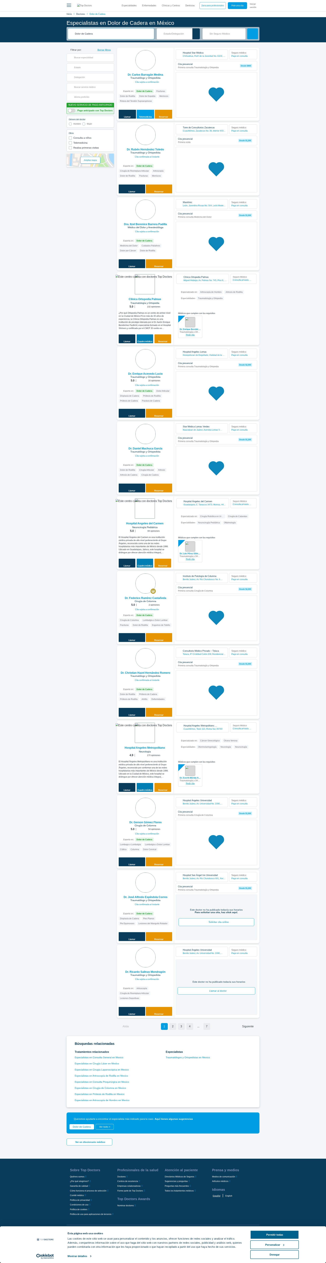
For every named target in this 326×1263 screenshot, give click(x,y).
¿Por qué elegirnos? (79, 1181)
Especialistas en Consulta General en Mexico (99, 1057)
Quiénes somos (77, 1176)
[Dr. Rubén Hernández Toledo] (145, 135)
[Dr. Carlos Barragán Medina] (145, 60)
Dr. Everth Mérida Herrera (190, 778)
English (228, 1196)
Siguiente (248, 1026)
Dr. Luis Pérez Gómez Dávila (190, 553)
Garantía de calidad (79, 1186)
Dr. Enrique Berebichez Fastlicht (190, 329)
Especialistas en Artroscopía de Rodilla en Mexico (101, 1075)
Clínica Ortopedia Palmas (145, 299)
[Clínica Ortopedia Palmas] (145, 284)
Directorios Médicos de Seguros (179, 1176)
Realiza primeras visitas (86, 147)
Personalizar (272, 1244)
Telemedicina (80, 142)
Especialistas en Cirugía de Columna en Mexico (100, 1088)
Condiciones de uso (79, 1205)
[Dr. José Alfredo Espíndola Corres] (145, 882)
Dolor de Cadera (97, 14)
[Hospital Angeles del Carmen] (145, 508)
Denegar (275, 1254)
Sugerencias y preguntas (176, 1181)
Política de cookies (78, 1209)
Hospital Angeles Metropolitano (145, 747)
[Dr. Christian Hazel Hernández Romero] (145, 658)
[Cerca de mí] (196, 33)
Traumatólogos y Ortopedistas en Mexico (188, 1057)
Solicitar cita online (219, 922)
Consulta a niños (82, 137)
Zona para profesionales (212, 5)
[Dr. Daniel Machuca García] (145, 434)
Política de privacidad (80, 1200)
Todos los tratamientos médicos (179, 1191)
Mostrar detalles (77, 1256)
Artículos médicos (220, 1181)
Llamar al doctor (218, 990)
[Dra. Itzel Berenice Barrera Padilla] (145, 209)
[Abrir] (111, 58)
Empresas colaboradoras (129, 1186)
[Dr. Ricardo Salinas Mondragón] (145, 957)
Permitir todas (274, 1234)
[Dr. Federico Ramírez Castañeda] (145, 583)
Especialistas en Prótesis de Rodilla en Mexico (99, 1094)
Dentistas (190, 5)
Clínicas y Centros (171, 5)
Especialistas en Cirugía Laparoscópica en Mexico (102, 1069)
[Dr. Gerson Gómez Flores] (145, 808)
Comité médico (77, 1195)
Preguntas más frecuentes (177, 1186)
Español (216, 1196)
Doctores (80, 14)
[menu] (69, 5)
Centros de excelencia (127, 1181)
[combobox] (113, 33)
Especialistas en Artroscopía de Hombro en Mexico (102, 1100)
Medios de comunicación (223, 1176)
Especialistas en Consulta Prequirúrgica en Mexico (102, 1082)
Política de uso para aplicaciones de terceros (90, 1214)
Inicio (69, 14)
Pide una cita (237, 5)
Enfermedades (149, 5)
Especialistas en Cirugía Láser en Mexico (97, 1063)
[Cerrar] (253, 1119)
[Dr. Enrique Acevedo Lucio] (145, 359)
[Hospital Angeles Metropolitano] (145, 733)
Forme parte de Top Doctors (130, 1191)
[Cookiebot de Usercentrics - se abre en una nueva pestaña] (45, 1256)
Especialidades (129, 5)
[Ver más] (170, 55)
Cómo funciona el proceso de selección (88, 1191)
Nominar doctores (125, 1205)
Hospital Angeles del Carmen (145, 523)
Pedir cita (190, 335)
